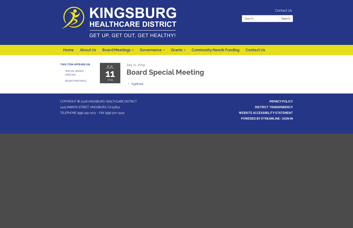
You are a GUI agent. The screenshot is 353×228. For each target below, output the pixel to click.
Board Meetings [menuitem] (116, 50)
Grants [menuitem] (177, 50)
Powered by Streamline (260, 118)
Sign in (287, 118)
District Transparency (274, 107)
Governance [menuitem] (151, 50)
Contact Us (283, 10)
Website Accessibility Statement (266, 113)
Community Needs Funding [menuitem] (215, 50)
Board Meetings (75, 80)
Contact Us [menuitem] (255, 50)
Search (285, 18)
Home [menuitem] (68, 50)
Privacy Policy (281, 101)
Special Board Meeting (74, 73)
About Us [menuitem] (88, 50)
